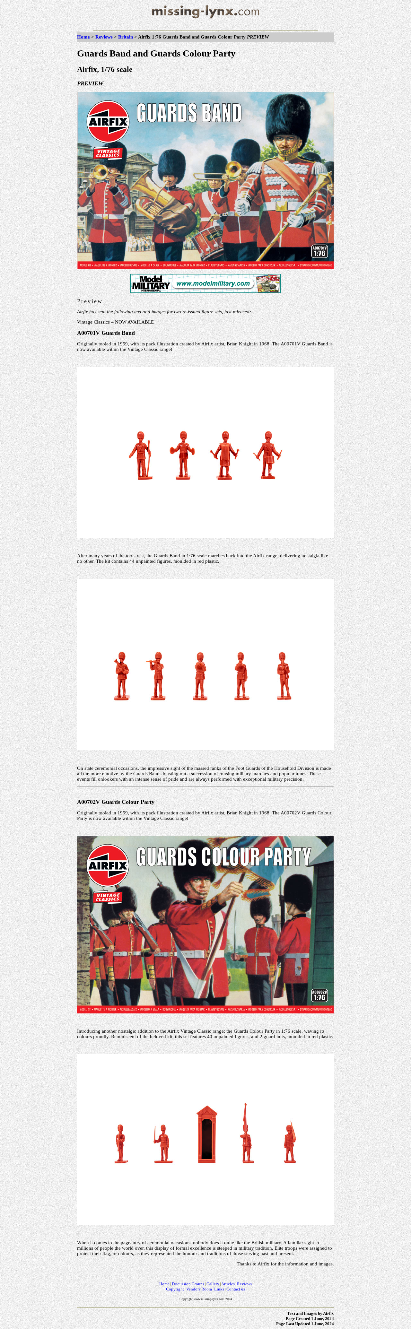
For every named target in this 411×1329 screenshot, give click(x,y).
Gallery (212, 1283)
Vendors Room (199, 1289)
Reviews (104, 36)
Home (83, 36)
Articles (228, 1283)
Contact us (235, 1289)
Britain (125, 36)
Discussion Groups (188, 1283)
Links (219, 1289)
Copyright (175, 1289)
